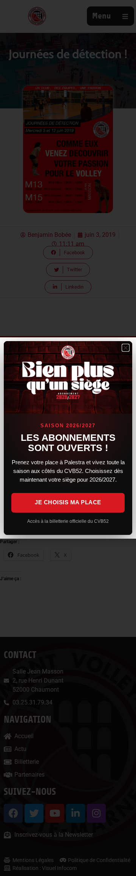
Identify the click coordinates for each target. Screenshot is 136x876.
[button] (125, 348)
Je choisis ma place (68, 502)
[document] (68, 438)
